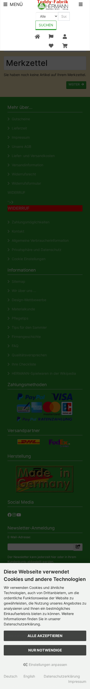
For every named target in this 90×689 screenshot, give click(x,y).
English (29, 676)
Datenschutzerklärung (62, 676)
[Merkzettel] (51, 45)
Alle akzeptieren (45, 636)
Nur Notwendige (45, 650)
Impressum (77, 681)
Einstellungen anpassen (47, 664)
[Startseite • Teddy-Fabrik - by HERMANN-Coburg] (52, 4)
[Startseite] (37, 36)
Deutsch (10, 676)
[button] (51, 36)
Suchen (46, 25)
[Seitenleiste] (81, 5)
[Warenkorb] (65, 45)
